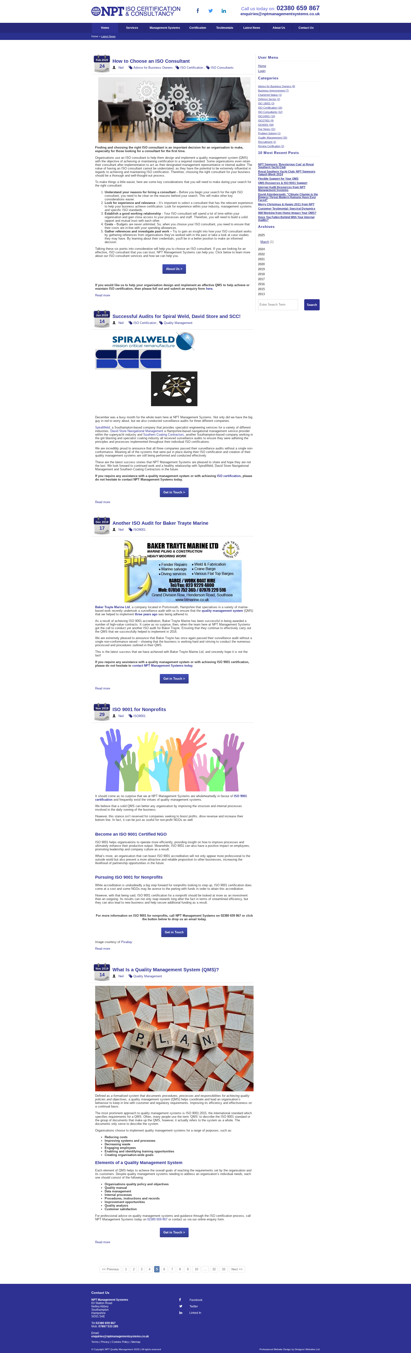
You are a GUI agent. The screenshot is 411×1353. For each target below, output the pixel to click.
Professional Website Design (275, 1349)
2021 (261, 259)
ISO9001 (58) (266, 124)
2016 (261, 284)
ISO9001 (139, 529)
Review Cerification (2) (271, 146)
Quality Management (178, 323)
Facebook (196, 1299)
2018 (261, 274)
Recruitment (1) (267, 141)
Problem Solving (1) (269, 133)
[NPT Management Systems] (136, 15)
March (264, 242)
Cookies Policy (120, 1341)
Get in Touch (174, 932)
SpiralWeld (102, 427)
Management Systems (165, 27)
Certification (197, 27)
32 (214, 1269)
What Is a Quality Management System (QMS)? (166, 969)
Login (261, 71)
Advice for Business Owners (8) (276, 86)
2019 (261, 269)
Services (132, 27)
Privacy (105, 1341)
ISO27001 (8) (266, 120)
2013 (261, 294)
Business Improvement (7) (273, 90)
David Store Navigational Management (136, 431)
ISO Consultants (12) (270, 112)
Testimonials (224, 27)
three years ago (146, 614)
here (209, 288)
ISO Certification (191, 67)
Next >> (237, 1269)
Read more (102, 295)
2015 (261, 289)
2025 (266, 238)
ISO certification (229, 476)
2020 (261, 264)
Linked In (195, 1312)
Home (105, 27)
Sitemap (135, 1341)
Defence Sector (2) (269, 99)
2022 (261, 254)
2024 (261, 249)
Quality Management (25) (272, 137)
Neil (121, 67)
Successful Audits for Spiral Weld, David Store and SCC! (177, 316)
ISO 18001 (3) (266, 103)
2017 (261, 279)
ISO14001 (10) (266, 116)
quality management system (222, 610)
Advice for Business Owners (153, 67)
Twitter (194, 1306)
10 (196, 1269)
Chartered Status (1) (270, 94)
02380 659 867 (157, 1219)
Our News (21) (266, 129)
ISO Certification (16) (270, 107)
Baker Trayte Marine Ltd (112, 607)
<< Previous (110, 1269)
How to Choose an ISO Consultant (151, 61)
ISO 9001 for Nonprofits (139, 709)
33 (223, 1269)
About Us (279, 27)
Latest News (251, 27)
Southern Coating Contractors (163, 434)
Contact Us (306, 27)
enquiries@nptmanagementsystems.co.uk (280, 13)
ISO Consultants (222, 67)
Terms (95, 1341)
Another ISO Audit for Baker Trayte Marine (160, 523)
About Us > (174, 269)
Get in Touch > (174, 492)
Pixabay (126, 942)
